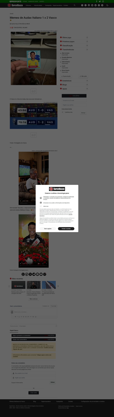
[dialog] (57, 208)
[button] (57, 206)
